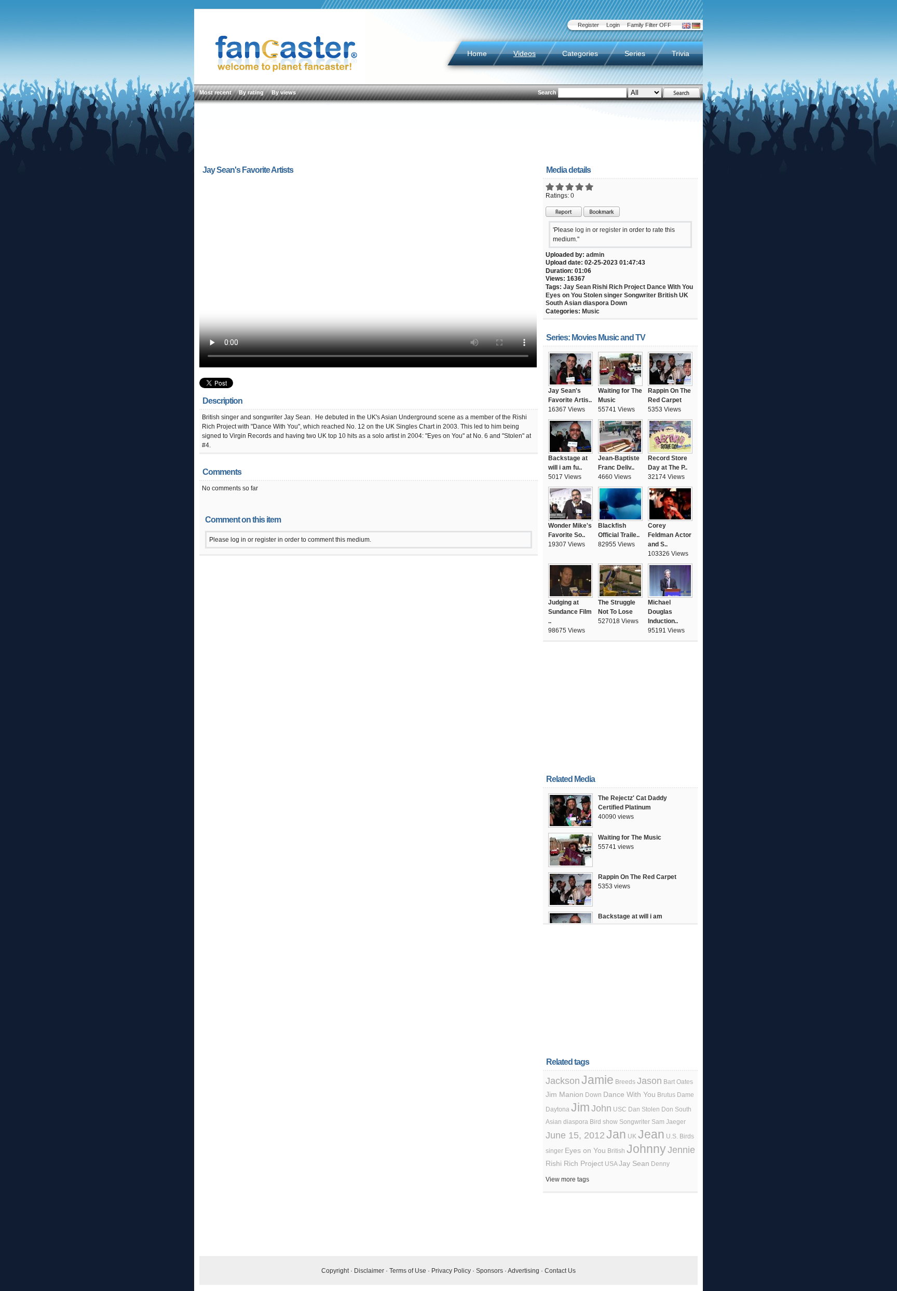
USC (620, 1109)
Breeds (625, 1082)
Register (588, 25)
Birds (686, 1136)
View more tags (567, 1179)
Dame (685, 1094)
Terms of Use (407, 1270)
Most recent (215, 92)
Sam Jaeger (668, 1121)
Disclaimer (369, 1270)
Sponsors (489, 1270)
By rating (251, 92)
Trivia (680, 53)
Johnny (646, 1149)
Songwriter (640, 295)
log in (583, 230)
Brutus (666, 1094)
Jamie (597, 1080)
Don (667, 1109)
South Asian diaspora (577, 303)
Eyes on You (564, 295)
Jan (616, 1134)
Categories (580, 53)
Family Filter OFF (649, 25)
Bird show (604, 1121)
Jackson (563, 1081)
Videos (524, 53)
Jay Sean (577, 287)
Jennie (681, 1150)
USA (611, 1164)
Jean (651, 1134)
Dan (634, 1109)
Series (634, 53)
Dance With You (670, 287)
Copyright (335, 1270)
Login (613, 25)
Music (591, 311)
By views (283, 92)
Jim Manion (564, 1094)
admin (595, 254)
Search (547, 92)
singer (613, 295)
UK (683, 295)
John (601, 1108)
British (667, 295)
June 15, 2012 (575, 1135)
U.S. (672, 1136)
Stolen (592, 295)
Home (477, 53)
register (610, 230)
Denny (660, 1164)
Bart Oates (678, 1082)
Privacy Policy (451, 1270)
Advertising (523, 1270)
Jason (649, 1081)
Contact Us (560, 1270)
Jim (580, 1107)
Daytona (557, 1109)
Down (618, 303)
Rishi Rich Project (618, 287)
